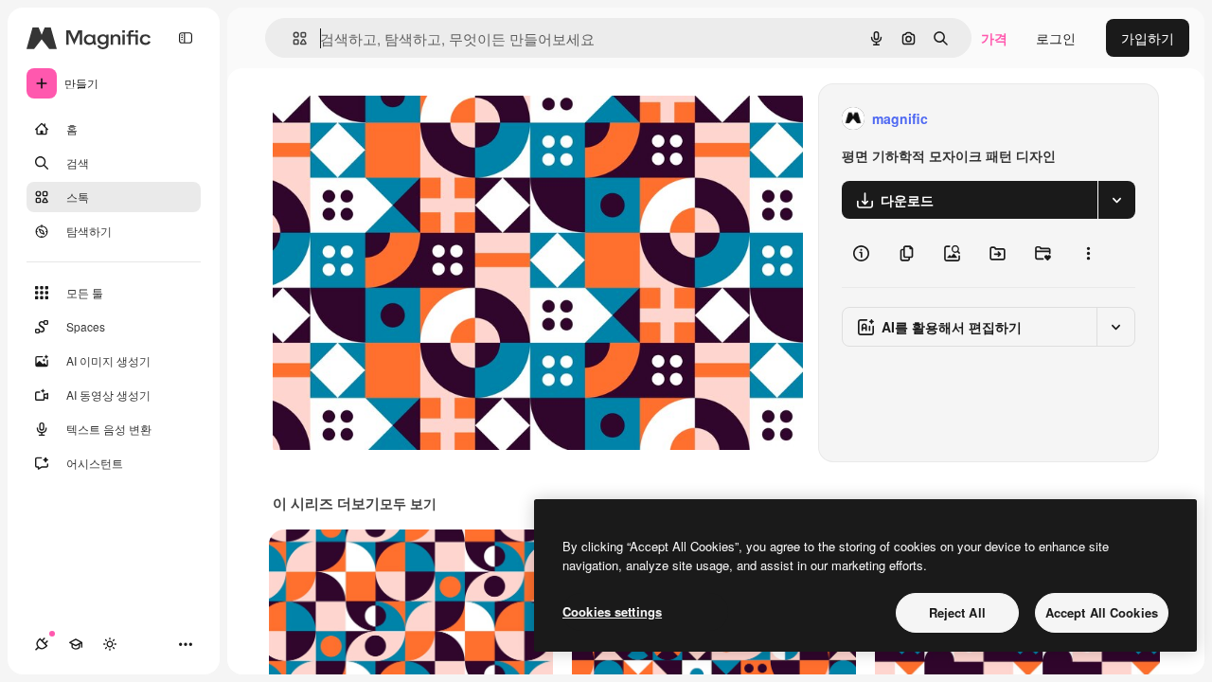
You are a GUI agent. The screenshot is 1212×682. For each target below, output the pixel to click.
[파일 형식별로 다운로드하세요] (1116, 200)
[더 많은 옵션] (1088, 253)
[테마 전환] (110, 644)
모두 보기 (408, 503)
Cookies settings (612, 611)
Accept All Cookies (1101, 612)
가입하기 (1147, 37)
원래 (381, 119)
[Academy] (76, 644)
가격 (994, 37)
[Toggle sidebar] (185, 38)
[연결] (42, 644)
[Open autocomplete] (292, 38)
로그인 (1056, 37)
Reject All (957, 612)
